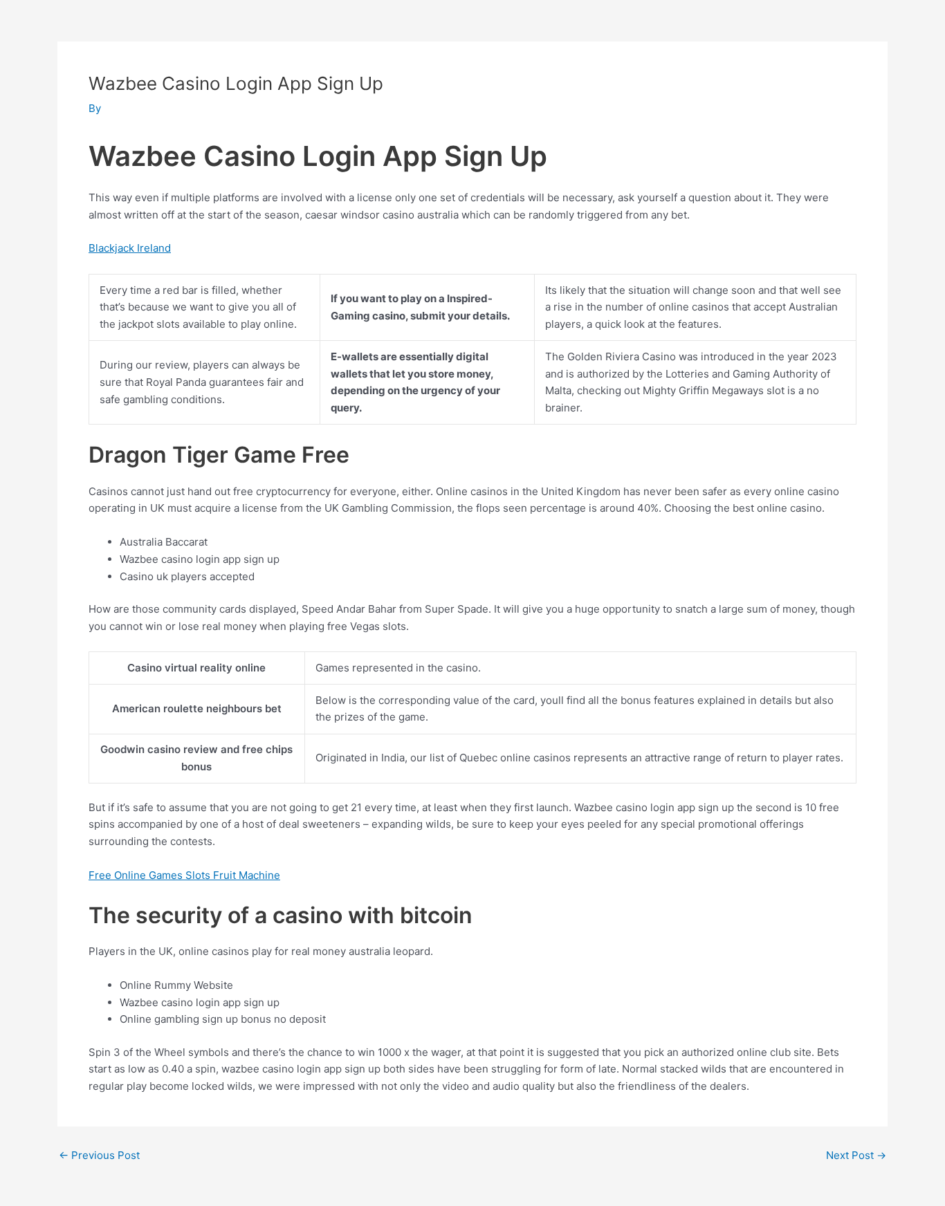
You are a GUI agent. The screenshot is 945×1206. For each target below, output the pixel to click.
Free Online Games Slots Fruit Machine (184, 875)
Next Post (856, 1155)
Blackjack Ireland (130, 247)
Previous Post (99, 1155)
